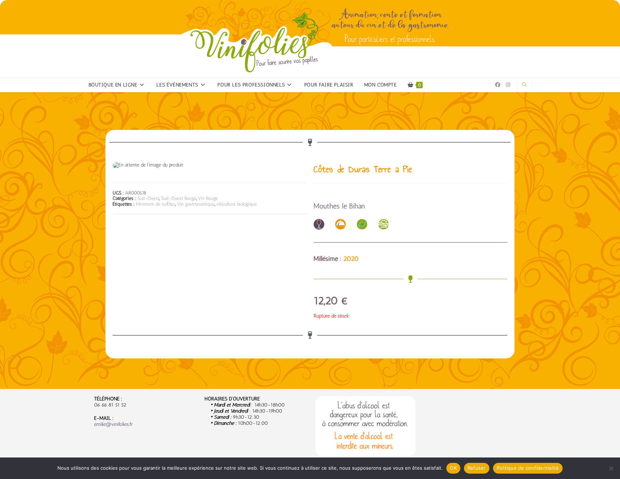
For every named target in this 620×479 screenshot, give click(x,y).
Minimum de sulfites (155, 204)
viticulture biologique (236, 204)
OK (453, 468)
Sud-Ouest (148, 198)
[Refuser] (611, 468)
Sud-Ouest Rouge (178, 198)
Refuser (477, 468)
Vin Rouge (208, 198)
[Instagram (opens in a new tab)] (508, 85)
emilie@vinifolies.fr (113, 424)
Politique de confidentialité (528, 468)
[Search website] (524, 85)
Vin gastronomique (196, 204)
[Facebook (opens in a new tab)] (497, 85)
